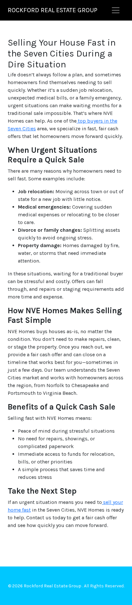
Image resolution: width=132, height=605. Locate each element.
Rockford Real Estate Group (52, 10)
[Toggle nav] (115, 10)
